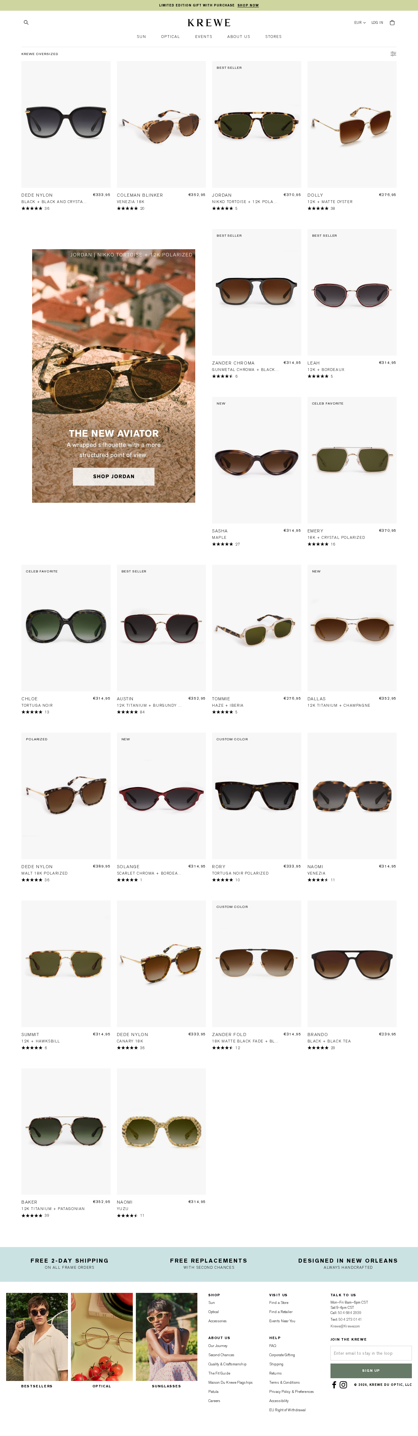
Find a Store (278, 1303)
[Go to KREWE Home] (209, 23)
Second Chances (221, 1355)
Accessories (217, 1321)
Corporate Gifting (282, 1355)
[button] (141, 37)
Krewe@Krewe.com (345, 1326)
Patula (213, 1392)
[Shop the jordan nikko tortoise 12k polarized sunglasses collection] (114, 376)
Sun (211, 1303)
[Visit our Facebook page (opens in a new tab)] (335, 1385)
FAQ (272, 1346)
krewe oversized (39, 54)
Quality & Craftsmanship (227, 1364)
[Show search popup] (26, 23)
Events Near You (282, 1321)
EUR (358, 23)
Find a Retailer (281, 1312)
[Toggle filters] (393, 54)
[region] (209, 5)
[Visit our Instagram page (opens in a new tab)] (344, 1385)
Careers (214, 1401)
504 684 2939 (349, 1313)
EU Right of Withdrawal (287, 1410)
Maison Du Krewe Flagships (230, 1382)
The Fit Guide (219, 1373)
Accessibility (279, 1401)
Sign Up (371, 1371)
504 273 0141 (350, 1319)
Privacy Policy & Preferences (291, 1392)
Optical (213, 1312)
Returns (275, 1373)
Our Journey (218, 1346)
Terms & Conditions (284, 1382)
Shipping (276, 1364)
